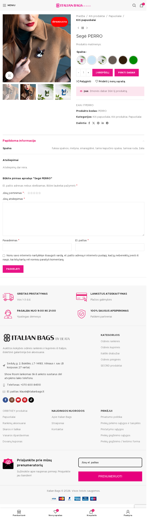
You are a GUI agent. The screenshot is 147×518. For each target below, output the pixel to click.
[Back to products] (82, 28)
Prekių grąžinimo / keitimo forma (120, 441)
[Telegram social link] (107, 123)
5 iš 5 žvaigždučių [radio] (39, 193)
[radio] (81, 60)
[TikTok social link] (31, 400)
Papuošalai (115, 16)
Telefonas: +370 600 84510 (24, 385)
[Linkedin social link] (103, 123)
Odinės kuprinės (110, 347)
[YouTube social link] (18, 400)
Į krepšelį (102, 73)
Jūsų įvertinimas (13, 193)
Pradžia (80, 16)
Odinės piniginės (111, 359)
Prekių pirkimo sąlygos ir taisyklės (121, 423)
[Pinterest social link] (98, 123)
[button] (6, 48)
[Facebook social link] (89, 123)
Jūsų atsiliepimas (14, 198)
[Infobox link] (25, 297)
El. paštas (82, 240)
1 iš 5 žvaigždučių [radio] (28, 193)
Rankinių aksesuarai (14, 423)
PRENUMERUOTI (110, 476)
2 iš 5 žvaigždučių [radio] (31, 193)
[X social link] (93, 123)
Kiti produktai (97, 16)
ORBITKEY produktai (15, 411)
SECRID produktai (111, 366)
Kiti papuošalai (86, 20)
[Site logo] (73, 5)
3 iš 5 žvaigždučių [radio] (34, 193)
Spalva (81, 52)
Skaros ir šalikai (12, 429)
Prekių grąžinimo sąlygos (115, 435)
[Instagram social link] (12, 400)
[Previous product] (78, 28)
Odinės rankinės (110, 341)
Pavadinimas (11, 240)
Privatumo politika (111, 417)
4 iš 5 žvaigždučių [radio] (36, 193)
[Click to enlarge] (9, 76)
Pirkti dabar (126, 73)
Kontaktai (57, 429)
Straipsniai (58, 423)
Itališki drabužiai (110, 353)
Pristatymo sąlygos (112, 429)
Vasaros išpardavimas (16, 435)
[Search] (134, 5)
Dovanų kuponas (12, 441)
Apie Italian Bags (62, 417)
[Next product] (87, 28)
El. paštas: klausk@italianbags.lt (25, 391)
